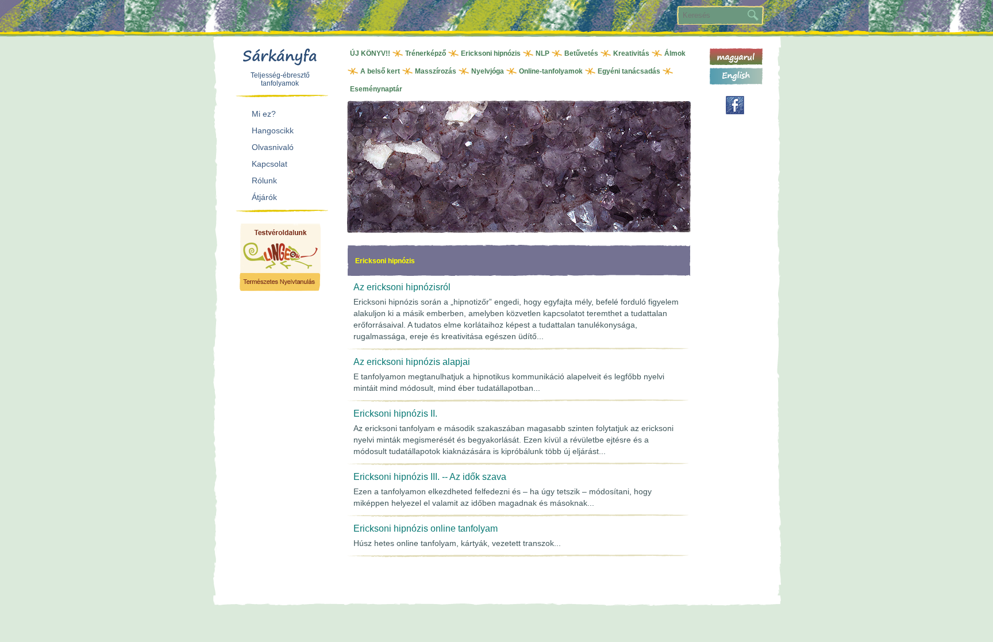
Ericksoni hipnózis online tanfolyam (425, 528)
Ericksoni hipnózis (491, 53)
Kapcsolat (269, 163)
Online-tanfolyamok (551, 71)
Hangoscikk (273, 130)
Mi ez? (264, 113)
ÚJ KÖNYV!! (370, 53)
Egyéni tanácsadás (629, 71)
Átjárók (264, 197)
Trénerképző (425, 53)
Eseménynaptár (376, 89)
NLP (542, 53)
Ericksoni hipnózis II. (395, 413)
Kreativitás (631, 53)
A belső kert (380, 71)
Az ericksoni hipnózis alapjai (411, 362)
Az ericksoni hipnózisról (402, 287)
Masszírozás (435, 71)
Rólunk (264, 180)
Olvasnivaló (273, 147)
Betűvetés (581, 53)
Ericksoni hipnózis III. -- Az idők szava (429, 477)
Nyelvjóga (487, 71)
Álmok (675, 53)
